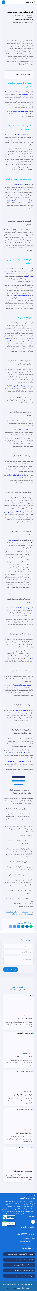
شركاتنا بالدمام (27, 914)
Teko (23, 1288)
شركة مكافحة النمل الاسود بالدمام (23, 1265)
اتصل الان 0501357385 (18, 777)
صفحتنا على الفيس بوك (18, 780)
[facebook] (33, 1222)
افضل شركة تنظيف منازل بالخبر (23, 1259)
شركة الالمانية (7, 1284)
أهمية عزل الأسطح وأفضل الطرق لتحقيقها (20, 1254)
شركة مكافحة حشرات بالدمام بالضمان (18, 761)
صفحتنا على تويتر (18, 784)
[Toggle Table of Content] (7, 74)
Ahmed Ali (25, 912)
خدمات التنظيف (15, 914)
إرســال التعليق (10, 969)
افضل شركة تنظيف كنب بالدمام (23, 1270)
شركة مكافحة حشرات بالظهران (24, 1276)
